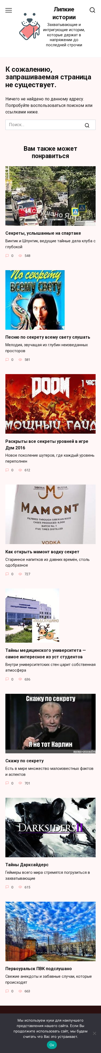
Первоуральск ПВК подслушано (38, 968)
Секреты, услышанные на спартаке (43, 233)
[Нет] (94, 1033)
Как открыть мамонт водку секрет (42, 551)
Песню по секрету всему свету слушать (47, 337)
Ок (52, 1045)
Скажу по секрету (24, 760)
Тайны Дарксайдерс (26, 864)
